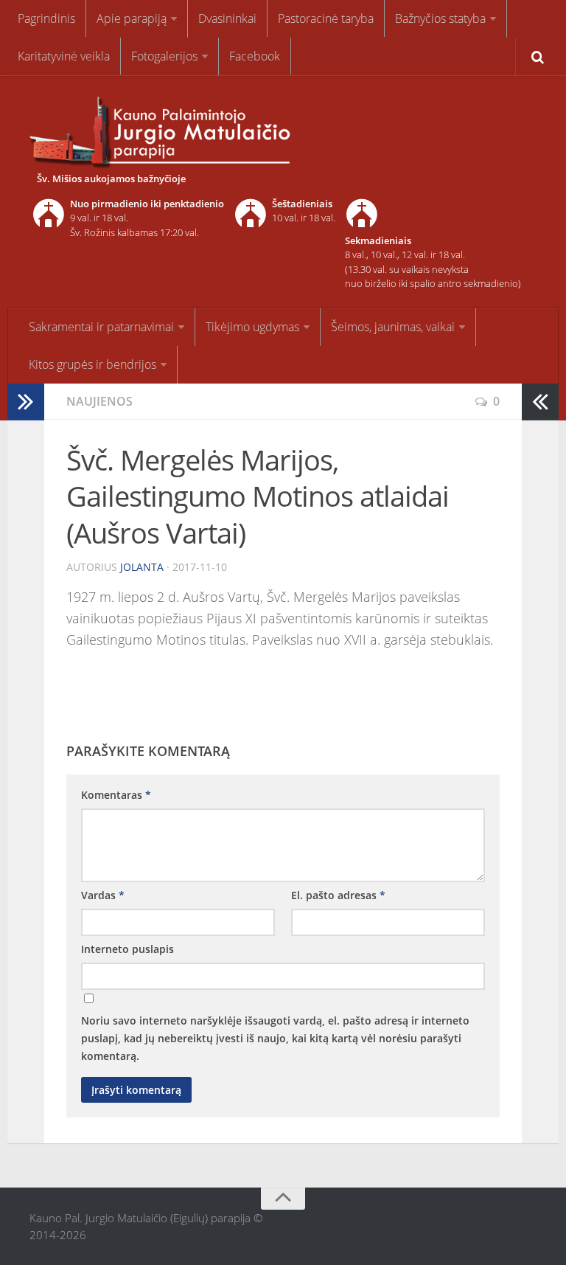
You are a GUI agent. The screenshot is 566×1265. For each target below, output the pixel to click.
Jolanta (142, 567)
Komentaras (116, 795)
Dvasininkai (227, 18)
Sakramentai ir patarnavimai (101, 327)
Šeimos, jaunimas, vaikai (393, 327)
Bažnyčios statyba (440, 18)
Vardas (103, 895)
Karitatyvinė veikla (64, 56)
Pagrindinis (46, 18)
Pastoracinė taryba (326, 18)
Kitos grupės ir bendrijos (92, 364)
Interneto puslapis (127, 949)
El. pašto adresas (338, 895)
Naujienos (99, 401)
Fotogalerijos (164, 56)
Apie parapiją (132, 18)
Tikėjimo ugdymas (252, 327)
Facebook (254, 56)
